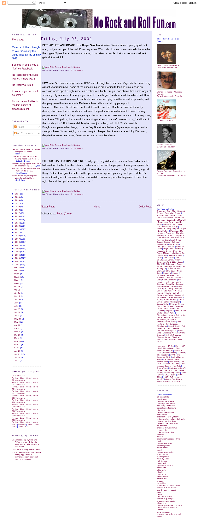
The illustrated (168, 349)
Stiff (171, 377)
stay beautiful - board (166, 490)
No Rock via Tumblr (23, 84)
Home (97, 206)
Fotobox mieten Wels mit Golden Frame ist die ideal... (26, 169)
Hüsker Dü (169, 282)
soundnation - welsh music (169, 485)
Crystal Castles (163, 242)
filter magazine (163, 446)
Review (15, 378)
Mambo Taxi (162, 244)
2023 (17, 200)
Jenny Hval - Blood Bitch (168, 65)
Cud (168, 211)
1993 (159, 377)
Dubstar (175, 242)
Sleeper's (175, 255)
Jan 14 (17, 357)
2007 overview (18, 411)
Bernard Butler (170, 299)
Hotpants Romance (165, 233)
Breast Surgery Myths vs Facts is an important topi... (26, 165)
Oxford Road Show (173, 379)
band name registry (165, 401)
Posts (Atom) (64, 213)
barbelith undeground (166, 408)
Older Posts (145, 206)
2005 (17, 252)
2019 (17, 207)
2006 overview (18, 416)
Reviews (22, 424)
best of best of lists (165, 412)
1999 (167, 375)
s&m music (161, 479)
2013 (17, 226)
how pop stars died (165, 452)
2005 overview (18, 420)
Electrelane (162, 315)
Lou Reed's (166, 291)
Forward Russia (177, 304)
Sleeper (178, 288)
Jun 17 (17, 309)
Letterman (161, 346)
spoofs (178, 377)
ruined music (162, 476)
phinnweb (161, 470)
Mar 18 (17, 335)
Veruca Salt (174, 315)
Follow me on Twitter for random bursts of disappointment (25, 105)
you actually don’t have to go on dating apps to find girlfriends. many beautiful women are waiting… (26, 455)
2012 (17, 229)
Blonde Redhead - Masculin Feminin (169, 93)
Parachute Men (177, 231)
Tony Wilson (162, 368)
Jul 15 (17, 299)
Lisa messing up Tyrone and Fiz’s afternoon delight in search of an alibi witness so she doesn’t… (26, 443)
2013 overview (18, 385)
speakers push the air (166, 488)
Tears (159, 299)
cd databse (162, 426)
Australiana (177, 381)
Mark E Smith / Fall (176, 326)
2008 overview (18, 407)
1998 (173, 375)
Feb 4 (17, 348)
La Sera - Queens (165, 120)
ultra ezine (161, 503)
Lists (22, 378)
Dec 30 (17, 267)
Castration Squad (173, 213)
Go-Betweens (163, 237)
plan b (160, 472)
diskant (160, 437)
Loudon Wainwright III (167, 331)
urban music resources (167, 507)
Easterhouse (162, 215)
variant (160, 510)
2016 (17, 216)
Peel (37, 424)
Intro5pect (161, 246)
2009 (17, 239)
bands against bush (166, 406)
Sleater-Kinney (163, 337)
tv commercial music (166, 501)
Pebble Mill (168, 359)
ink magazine (163, 457)
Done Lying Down (166, 222)
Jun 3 (17, 315)
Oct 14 (17, 293)
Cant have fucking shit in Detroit (26, 450)
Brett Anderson (176, 297)
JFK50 (171, 346)
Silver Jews (170, 271)
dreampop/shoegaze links (168, 439)
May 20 (17, 319)
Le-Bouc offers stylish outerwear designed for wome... (26, 150)
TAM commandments (170, 365)
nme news (161, 468)
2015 (17, 219)
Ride (177, 311)
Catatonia (179, 306)
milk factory (162, 461)
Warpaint (171, 229)
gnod (159, 450)
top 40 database (164, 496)
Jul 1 (16, 306)
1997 (179, 375)
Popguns (180, 235)
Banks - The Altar (164, 145)
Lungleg (167, 273)
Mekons (161, 328)
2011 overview (18, 393)
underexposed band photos (169, 505)
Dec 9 (17, 274)
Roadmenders (169, 353)
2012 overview (18, 389)
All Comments (25, 133)
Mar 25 (17, 332)
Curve (159, 308)
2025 (17, 194)
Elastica (175, 337)
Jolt (158, 226)
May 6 (17, 322)
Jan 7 (17, 361)
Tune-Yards (168, 257)
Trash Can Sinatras (174, 284)
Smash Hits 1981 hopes (167, 370)
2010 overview (18, 398)
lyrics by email (163, 459)
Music (28, 378)
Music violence (163, 381)
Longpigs (161, 220)
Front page (18, 39)
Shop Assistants (169, 280)
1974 (172, 355)
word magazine (164, 512)
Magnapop (168, 249)
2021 (17, 203)
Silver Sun (179, 218)
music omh (161, 463)
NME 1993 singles (166, 348)
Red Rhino (174, 362)
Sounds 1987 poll (171, 364)
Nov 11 (17, 280)
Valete (35, 378)
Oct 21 (17, 290)
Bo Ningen (181, 229)
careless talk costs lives (167, 423)
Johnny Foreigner (172, 302)
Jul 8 (16, 303)
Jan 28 (17, 351)
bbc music (161, 410)
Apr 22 (17, 328)
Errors (159, 302)
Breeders (161, 229)
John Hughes (178, 357)
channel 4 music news (167, 428)
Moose (175, 273)
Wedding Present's (170, 250)
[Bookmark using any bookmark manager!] (61, 67)
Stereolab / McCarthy (166, 322)
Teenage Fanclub (172, 266)
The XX (160, 264)
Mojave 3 (170, 311)
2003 (17, 258)
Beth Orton (169, 308)
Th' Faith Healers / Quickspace (168, 318)
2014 (17, 223)
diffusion (161, 434)
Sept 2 (17, 296)
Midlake (171, 246)
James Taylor (163, 304)
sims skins (161, 483)
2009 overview (18, 402)
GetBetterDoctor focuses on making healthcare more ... (25, 157)
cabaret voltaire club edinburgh (171, 419)
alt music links (163, 397)
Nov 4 (17, 283)
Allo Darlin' (177, 224)
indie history (162, 454)
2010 (17, 236)
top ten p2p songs (165, 499)
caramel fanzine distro (167, 421)
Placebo (172, 339)
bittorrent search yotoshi (167, 417)
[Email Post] (84, 70)
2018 (17, 210)
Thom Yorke (169, 313)
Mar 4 (17, 338)
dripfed (160, 441)
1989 (165, 377)
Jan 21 (17, 354)
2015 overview (18, 376)
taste (159, 492)
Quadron (161, 211)
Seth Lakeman (173, 328)
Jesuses (181, 353)
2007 (17, 245)
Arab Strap (176, 240)
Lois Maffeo (163, 231)
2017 (17, 213)
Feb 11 (17, 345)
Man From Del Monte (169, 292)
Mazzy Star (162, 339)
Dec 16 (17, 270)
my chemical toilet (165, 465)
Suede (181, 299)
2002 (17, 261)
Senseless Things (170, 226)
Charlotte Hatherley (165, 275)
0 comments (77, 70)
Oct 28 (17, 286)
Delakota (167, 224)
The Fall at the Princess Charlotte (170, 216)
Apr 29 (17, 325)
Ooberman (170, 264)
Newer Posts (48, 206)
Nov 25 (17, 277)
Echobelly (169, 288)
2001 (17, 265)
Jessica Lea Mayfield (176, 220)
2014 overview (18, 380)
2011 (17, 232)
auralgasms (162, 399)
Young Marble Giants (166, 286)
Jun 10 (17, 312)
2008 (17, 242)
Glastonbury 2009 (172, 373)
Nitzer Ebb (174, 244)
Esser (180, 262)
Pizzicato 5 (169, 235)
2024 (17, 197)
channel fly (162, 430)
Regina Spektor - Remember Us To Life (171, 172)
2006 (17, 249)
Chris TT (169, 277)
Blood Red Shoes (165, 306)
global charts (162, 448)
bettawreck (162, 415)
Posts (20, 126)
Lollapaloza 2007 (177, 368)
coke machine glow (165, 432)
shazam (160, 481)
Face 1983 (180, 346)
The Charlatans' (168, 258)
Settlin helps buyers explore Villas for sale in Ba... (24, 177)
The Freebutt (163, 355)
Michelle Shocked (173, 335)
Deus (159, 257)
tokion (159, 494)
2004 (17, 255)
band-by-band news (166, 403)
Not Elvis (177, 366)
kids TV (160, 379)
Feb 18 (17, 341)
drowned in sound (165, 443)
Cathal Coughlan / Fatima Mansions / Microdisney (170, 295)
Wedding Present (170, 333)
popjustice (161, 474)
